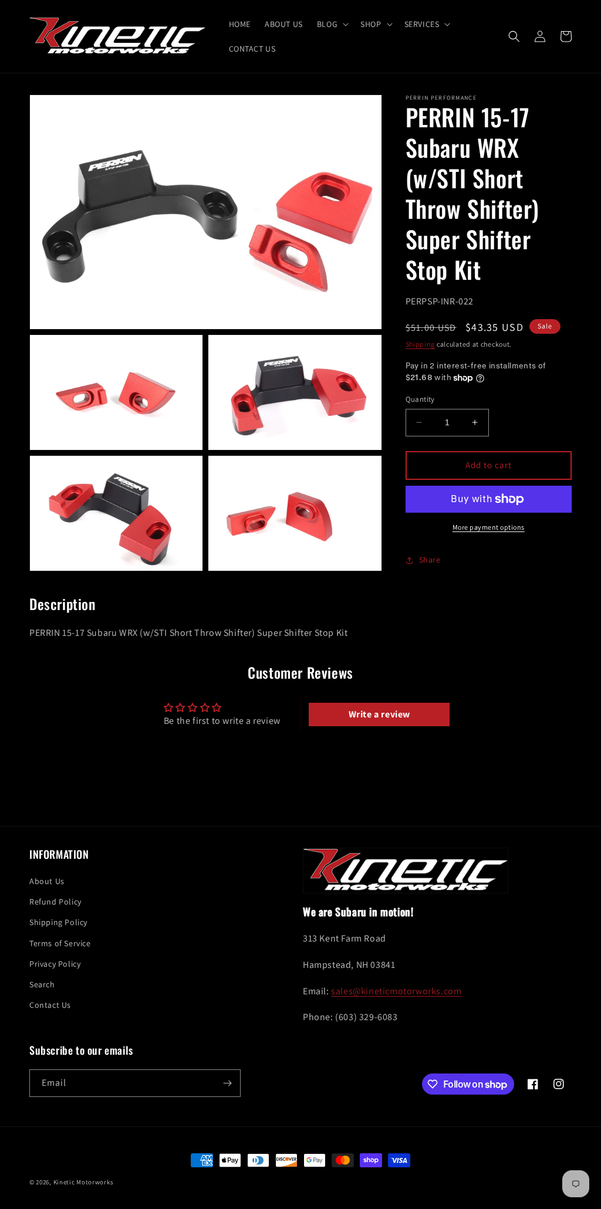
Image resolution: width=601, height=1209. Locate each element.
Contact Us (50, 1005)
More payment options (489, 527)
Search (42, 984)
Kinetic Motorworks (83, 1182)
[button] (331, 24)
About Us (47, 881)
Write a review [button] (379, 714)
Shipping (420, 344)
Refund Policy (55, 901)
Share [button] (430, 559)
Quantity (420, 399)
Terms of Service (60, 943)
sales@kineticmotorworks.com (396, 991)
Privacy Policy (54, 964)
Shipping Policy (58, 922)
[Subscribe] (227, 1083)
